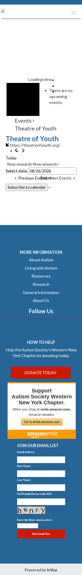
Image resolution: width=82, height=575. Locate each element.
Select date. (17, 170)
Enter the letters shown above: (35, 520)
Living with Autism (41, 267)
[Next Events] (23, 150)
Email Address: (26, 452)
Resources (41, 275)
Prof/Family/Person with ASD (34, 494)
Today (11, 157)
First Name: (24, 466)
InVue (52, 569)
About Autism (41, 259)
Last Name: (24, 480)
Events (23, 120)
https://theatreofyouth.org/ (35, 145)
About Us (41, 300)
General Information (41, 292)
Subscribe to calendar (27, 187)
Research (41, 284)
